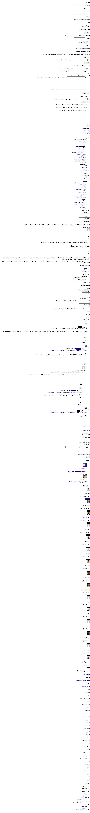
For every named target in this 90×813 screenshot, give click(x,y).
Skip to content (86, 128)
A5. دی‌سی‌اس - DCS (86, 752)
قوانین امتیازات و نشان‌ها (81, 799)
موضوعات (85, 138)
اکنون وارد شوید (77, 19)
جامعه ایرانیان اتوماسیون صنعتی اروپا (77, 471)
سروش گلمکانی (86, 638)
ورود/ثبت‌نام (87, 130)
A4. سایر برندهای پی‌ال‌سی (86, 740)
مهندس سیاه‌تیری (86, 505)
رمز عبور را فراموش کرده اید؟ (84, 43)
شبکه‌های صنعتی (81, 154)
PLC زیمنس (82, 141)
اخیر (86, 321)
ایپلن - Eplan (82, 157)
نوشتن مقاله (84, 167)
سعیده (88, 602)
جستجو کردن (87, 173)
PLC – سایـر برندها (80, 146)
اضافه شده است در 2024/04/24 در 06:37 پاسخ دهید (68, 412)
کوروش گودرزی (87, 578)
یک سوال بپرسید (86, 177)
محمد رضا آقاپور (86, 517)
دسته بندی (87, 77)
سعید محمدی (87, 650)
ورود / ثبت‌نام (87, 32)
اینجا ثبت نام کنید (80, 48)
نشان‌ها (85, 169)
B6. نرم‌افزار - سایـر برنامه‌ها (86, 686)
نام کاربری (87, 5)
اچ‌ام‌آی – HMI (81, 149)
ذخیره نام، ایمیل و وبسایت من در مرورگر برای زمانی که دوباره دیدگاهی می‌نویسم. (70, 309)
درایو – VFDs (82, 151)
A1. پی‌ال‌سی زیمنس (87, 674)
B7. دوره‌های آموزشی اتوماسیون (85, 698)
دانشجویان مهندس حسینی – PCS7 (78, 482)
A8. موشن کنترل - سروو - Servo (85, 758)
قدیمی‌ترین (85, 319)
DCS (84, 148)
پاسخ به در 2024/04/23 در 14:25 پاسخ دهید (68, 372)
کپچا (89, 60)
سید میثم (88, 553)
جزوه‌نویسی (84, 170)
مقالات (86, 166)
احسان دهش (87, 626)
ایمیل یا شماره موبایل (85, 29)
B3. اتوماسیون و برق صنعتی (85, 704)
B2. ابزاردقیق (88, 734)
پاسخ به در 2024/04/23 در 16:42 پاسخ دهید (65, 392)
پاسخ (83, 342)
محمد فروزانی (87, 493)
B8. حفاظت (88, 776)
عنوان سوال (87, 74)
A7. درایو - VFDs (87, 710)
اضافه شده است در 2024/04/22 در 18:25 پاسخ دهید (68, 328)
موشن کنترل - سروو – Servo (78, 152)
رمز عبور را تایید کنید (85, 13)
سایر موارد (82, 164)
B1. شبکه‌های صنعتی (87, 728)
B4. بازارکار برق (88, 722)
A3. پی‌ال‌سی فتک (87, 764)
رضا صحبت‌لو (87, 566)
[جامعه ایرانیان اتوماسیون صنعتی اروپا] (85, 467)
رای (86, 318)
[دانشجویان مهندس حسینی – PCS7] (85, 477)
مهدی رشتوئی (87, 541)
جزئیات (88, 89)
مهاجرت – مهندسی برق (80, 161)
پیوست (88, 91)
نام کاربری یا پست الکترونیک (83, 35)
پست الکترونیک (86, 8)
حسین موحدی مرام (86, 590)
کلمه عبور (88, 11)
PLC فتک (83, 144)
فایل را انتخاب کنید (86, 291)
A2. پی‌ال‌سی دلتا (87, 746)
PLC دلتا (83, 143)
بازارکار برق (82, 162)
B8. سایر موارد (88, 692)
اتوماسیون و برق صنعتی (79, 139)
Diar (89, 614)
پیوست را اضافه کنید (85, 93)
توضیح (88, 123)
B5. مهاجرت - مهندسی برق (86, 770)
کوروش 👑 (87, 529)
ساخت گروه (84, 796)
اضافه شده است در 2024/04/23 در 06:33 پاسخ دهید (68, 350)
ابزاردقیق (83, 156)
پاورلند (88, 132)
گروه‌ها (85, 794)
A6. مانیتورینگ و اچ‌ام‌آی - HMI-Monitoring (83, 680)
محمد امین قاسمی (86, 662)
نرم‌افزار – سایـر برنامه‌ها (79, 159)
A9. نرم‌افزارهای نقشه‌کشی (45, 242)
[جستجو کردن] (89, 135)
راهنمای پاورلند (84, 797)
